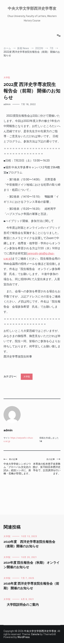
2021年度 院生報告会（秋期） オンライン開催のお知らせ (32, 565)
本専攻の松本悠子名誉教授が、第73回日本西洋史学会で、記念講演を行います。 (46, 466)
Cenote (35, 634)
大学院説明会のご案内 (21, 604)
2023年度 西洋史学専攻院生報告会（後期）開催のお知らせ (29, 544)
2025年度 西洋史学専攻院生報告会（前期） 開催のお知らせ (31, 586)
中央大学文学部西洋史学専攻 (32, 9)
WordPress (23, 637)
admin (7, 104)
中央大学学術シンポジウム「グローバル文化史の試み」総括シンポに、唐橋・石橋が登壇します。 (17, 466)
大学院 (7, 77)
